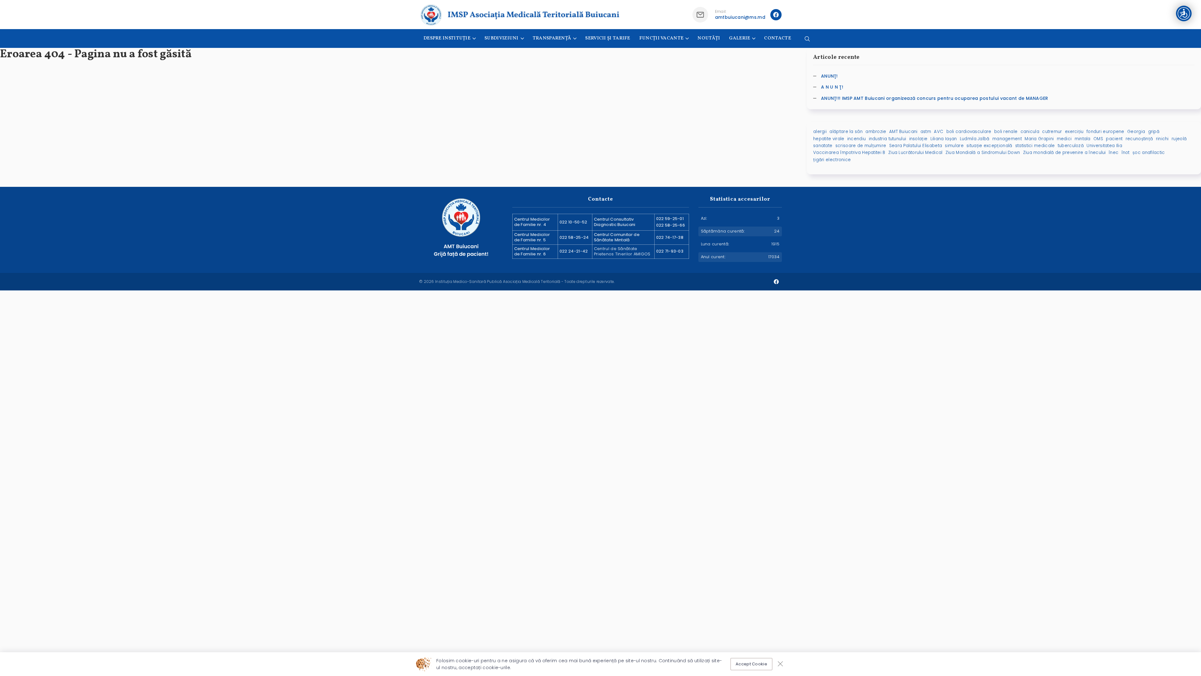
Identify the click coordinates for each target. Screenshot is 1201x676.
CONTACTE (777, 38)
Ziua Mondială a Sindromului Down (982, 153)
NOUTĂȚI (708, 38)
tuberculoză (1071, 146)
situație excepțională (989, 146)
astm (925, 132)
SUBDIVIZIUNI (501, 38)
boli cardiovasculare (968, 132)
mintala (1083, 139)
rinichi (1162, 139)
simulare (954, 146)
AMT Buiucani (903, 132)
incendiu (856, 139)
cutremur (1052, 132)
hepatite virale (828, 139)
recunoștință (1139, 139)
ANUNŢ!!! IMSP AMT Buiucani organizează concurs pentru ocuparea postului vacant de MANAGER (934, 98)
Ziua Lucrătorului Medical (915, 153)
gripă (1154, 132)
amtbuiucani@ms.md (740, 17)
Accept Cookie (751, 664)
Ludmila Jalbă (975, 139)
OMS (1098, 139)
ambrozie (875, 132)
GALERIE (739, 38)
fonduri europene (1105, 132)
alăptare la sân (846, 132)
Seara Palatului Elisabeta (915, 146)
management (1007, 139)
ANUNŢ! (829, 76)
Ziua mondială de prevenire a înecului (1064, 153)
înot (1126, 153)
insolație (918, 139)
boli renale (1005, 132)
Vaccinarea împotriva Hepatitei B (849, 153)
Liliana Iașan (943, 139)
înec (1113, 153)
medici (1064, 139)
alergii (820, 132)
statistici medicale (1035, 146)
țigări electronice (832, 160)
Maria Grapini (1039, 139)
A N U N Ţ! (832, 87)
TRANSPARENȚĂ (552, 38)
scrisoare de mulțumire (860, 146)
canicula (1030, 132)
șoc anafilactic (1149, 153)
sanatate (822, 146)
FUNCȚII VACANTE (661, 38)
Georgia (1136, 132)
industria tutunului (887, 139)
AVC (938, 132)
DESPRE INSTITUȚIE (446, 38)
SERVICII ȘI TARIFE (607, 38)
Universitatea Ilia (1104, 146)
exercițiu (1074, 132)
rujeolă (1179, 139)
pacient (1114, 139)
